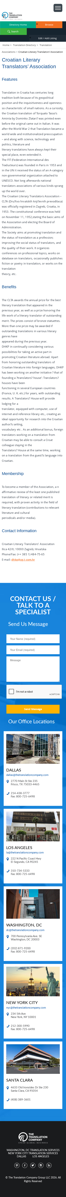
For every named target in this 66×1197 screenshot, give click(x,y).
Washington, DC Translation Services (33, 1150)
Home (6, 45)
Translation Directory (24, 45)
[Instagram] (41, 1165)
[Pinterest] (17, 1165)
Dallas (21, 1156)
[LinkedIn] (49, 1165)
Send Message (33, 709)
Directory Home (18, 24)
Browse (49, 24)
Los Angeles (40, 1156)
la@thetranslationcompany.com (25, 852)
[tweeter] (33, 1165)
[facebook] (25, 1165)
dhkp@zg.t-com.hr (23, 559)
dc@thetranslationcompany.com (25, 930)
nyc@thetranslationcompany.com (26, 1007)
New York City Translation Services (33, 1153)
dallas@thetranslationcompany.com (27, 775)
